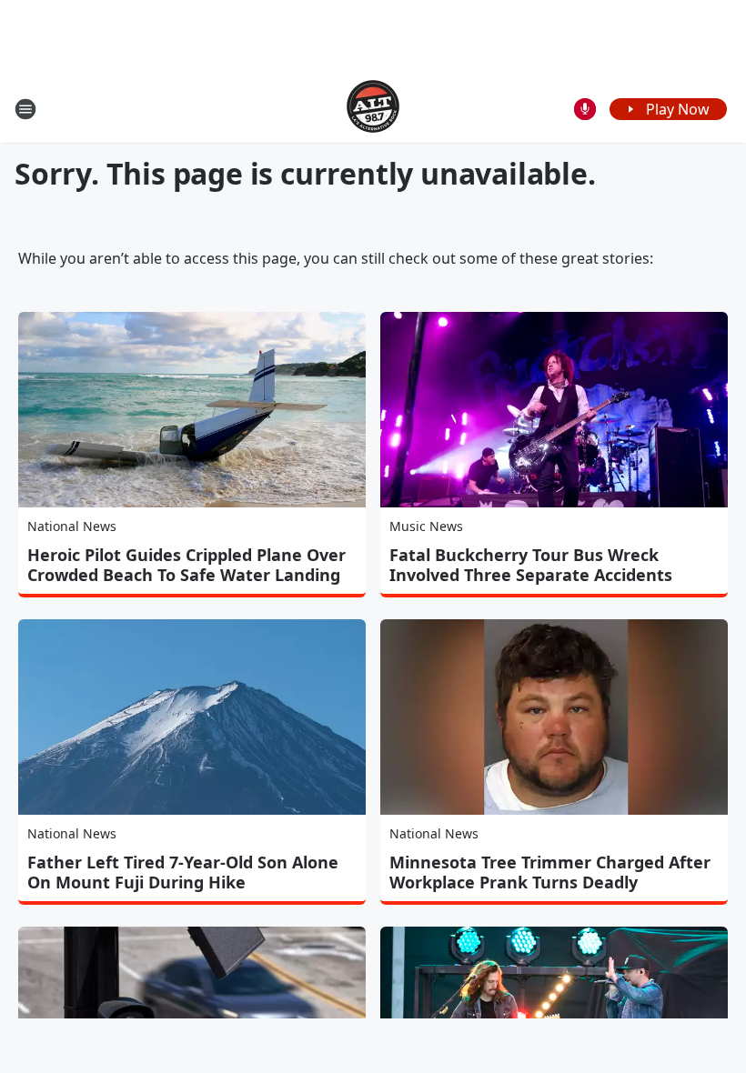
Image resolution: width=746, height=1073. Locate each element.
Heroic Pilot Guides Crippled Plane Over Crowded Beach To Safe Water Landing (186, 565)
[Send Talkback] (585, 109)
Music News (426, 526)
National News (71, 526)
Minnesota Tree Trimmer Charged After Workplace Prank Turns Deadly (550, 872)
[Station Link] (373, 108)
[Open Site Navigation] (25, 109)
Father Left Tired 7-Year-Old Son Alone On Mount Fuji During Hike (182, 872)
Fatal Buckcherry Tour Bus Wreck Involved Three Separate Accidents (530, 565)
